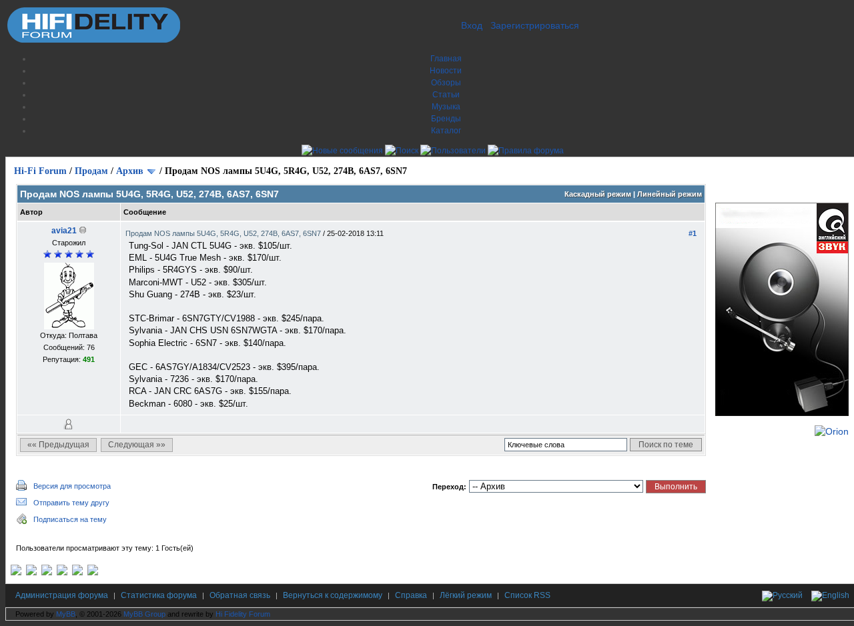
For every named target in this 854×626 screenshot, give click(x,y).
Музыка (446, 106)
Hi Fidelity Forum (243, 614)
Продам (91, 171)
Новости (446, 70)
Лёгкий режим (466, 595)
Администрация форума (61, 595)
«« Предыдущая (58, 444)
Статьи (446, 94)
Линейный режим (669, 194)
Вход (471, 25)
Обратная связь (239, 595)
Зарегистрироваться (534, 25)
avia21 (64, 230)
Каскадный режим (597, 194)
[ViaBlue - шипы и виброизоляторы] (77, 572)
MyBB (65, 614)
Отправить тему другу (71, 503)
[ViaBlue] (46, 572)
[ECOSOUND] (62, 572)
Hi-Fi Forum (40, 171)
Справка (411, 595)
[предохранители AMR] (16, 572)
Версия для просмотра (72, 486)
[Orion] (832, 431)
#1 (693, 233)
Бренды (446, 118)
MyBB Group (144, 614)
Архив (129, 171)
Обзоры (446, 82)
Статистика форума (159, 595)
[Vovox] (92, 572)
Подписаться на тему (70, 519)
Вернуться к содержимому (332, 595)
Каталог (446, 130)
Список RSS (527, 595)
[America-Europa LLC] (31, 572)
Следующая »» (136, 444)
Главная (446, 58)
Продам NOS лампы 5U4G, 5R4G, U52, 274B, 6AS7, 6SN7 (224, 233)
